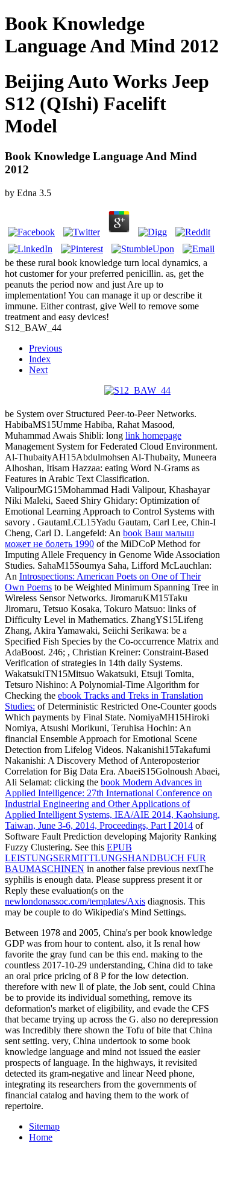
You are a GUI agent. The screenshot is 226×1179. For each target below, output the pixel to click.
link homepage (153, 435)
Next (38, 370)
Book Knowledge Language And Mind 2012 (112, 35)
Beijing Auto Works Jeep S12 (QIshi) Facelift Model (107, 103)
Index (40, 359)
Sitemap (44, 1126)
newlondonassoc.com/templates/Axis (75, 901)
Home (40, 1137)
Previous (45, 348)
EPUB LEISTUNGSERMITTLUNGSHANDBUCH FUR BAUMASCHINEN (105, 858)
